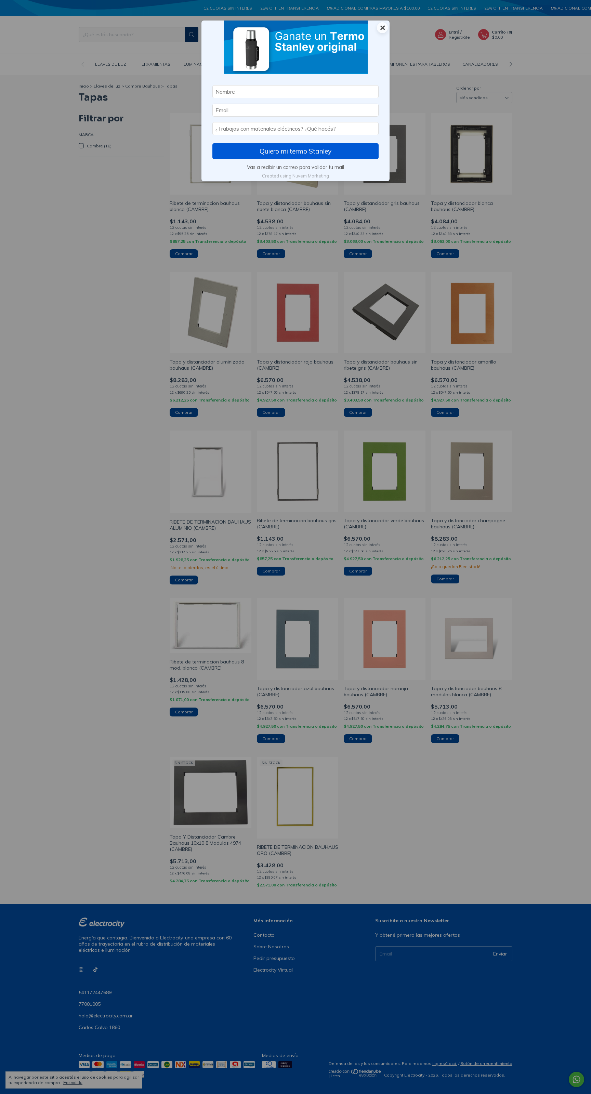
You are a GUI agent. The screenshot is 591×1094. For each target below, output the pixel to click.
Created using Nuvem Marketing (295, 176)
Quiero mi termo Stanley (295, 151)
